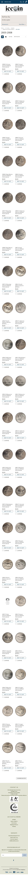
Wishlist (14, 819)
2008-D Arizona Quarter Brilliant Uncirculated (6, 66)
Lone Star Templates (20, 869)
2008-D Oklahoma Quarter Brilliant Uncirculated (20, 212)
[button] (14, 24)
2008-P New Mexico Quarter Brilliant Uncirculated (7, 249)
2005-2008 (17, 29)
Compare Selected (21, 778)
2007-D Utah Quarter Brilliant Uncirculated (19, 249)
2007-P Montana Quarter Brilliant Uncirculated (19, 469)
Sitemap (14, 826)
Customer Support (14, 839)
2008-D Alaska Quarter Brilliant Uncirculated (19, 176)
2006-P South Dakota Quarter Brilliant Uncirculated (6, 322)
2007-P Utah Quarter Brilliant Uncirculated (6, 616)
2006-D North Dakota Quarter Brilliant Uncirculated (6, 579)
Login (12, 821)
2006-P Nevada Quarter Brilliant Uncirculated (19, 542)
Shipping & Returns (14, 824)
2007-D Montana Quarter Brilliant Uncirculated (6, 469)
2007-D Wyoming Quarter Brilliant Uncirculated (6, 286)
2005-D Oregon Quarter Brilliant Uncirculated (19, 689)
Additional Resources (14, 840)
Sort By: (10, 36)
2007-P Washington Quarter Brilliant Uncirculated (20, 359)
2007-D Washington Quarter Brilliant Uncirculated (7, 505)
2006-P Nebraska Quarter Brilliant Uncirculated (6, 689)
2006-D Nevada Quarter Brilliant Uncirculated (19, 579)
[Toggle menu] (2, 3)
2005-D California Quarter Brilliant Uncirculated (19, 432)
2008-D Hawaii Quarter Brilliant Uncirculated (6, 102)
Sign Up (15, 821)
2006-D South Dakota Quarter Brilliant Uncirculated (19, 286)
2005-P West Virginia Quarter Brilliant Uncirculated (19, 762)
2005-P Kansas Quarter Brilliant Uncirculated (19, 616)
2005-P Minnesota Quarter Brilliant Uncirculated (20, 396)
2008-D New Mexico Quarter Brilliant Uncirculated (7, 176)
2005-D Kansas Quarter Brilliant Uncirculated (6, 725)
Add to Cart (7, 71)
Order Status (14, 823)
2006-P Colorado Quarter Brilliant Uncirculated (19, 505)
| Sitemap (17, 868)
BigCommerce (9, 869)
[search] (20, 2)
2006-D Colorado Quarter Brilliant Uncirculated (6, 652)
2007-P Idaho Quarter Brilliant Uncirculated (6, 542)
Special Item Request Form (14, 835)
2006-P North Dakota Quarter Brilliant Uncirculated (6, 762)
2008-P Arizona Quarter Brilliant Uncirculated (19, 139)
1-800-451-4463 (7, 1)
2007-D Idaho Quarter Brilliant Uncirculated (6, 432)
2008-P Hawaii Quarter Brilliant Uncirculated (19, 66)
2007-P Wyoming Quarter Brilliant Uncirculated (6, 212)
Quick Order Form (14, 837)
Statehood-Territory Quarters (8, 29)
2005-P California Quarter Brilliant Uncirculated (19, 322)
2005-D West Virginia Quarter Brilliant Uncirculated (19, 652)
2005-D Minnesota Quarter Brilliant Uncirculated (7, 396)
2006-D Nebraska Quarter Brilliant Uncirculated (6, 359)
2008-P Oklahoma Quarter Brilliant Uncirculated (19, 102)
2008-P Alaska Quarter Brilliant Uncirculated (6, 139)
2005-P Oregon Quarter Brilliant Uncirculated (19, 725)
